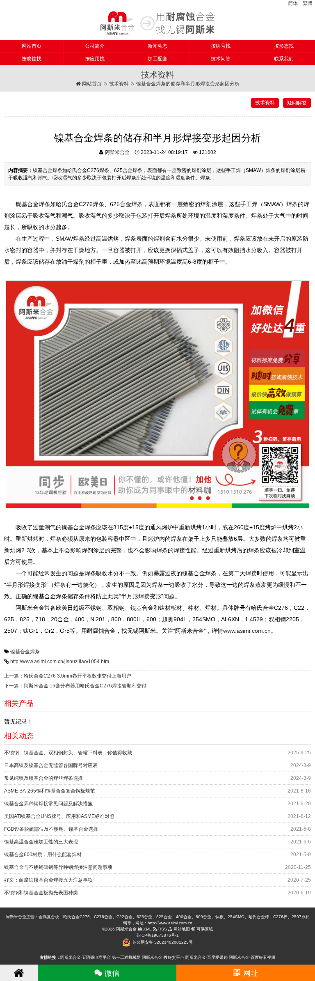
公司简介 (95, 46)
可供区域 (204, 929)
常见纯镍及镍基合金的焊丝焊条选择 (43, 778)
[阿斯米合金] (157, 23)
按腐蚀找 (31, 59)
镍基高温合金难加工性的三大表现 (41, 842)
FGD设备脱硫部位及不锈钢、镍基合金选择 (51, 829)
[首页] (19, 973)
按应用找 (95, 59)
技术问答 (221, 59)
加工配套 (157, 59)
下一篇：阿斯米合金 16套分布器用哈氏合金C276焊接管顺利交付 (75, 686)
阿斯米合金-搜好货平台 (163, 957)
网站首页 (31, 46)
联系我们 (284, 59)
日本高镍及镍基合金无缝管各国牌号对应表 (51, 765)
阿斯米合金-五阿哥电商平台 (85, 957)
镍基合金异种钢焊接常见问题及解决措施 (48, 803)
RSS (162, 929)
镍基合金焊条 (25, 652)
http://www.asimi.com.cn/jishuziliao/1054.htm (59, 661)
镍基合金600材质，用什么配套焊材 (43, 854)
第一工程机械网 (126, 957)
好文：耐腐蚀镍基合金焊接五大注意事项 (48, 880)
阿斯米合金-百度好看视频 (252, 957)
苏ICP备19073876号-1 (157, 935)
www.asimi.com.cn (247, 630)
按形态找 (284, 46)
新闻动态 (157, 46)
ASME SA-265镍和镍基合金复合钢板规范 (49, 791)
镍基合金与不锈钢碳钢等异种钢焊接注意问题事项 (58, 867)
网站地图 (181, 929)
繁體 (308, 3)
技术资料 (119, 84)
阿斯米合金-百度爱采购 (206, 957)
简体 (293, 3)
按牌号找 (221, 46)
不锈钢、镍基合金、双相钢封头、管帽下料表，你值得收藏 (68, 753)
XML (147, 929)
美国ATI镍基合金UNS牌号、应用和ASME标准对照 (59, 816)
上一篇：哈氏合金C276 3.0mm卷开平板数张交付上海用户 (67, 676)
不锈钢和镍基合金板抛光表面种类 (41, 893)
